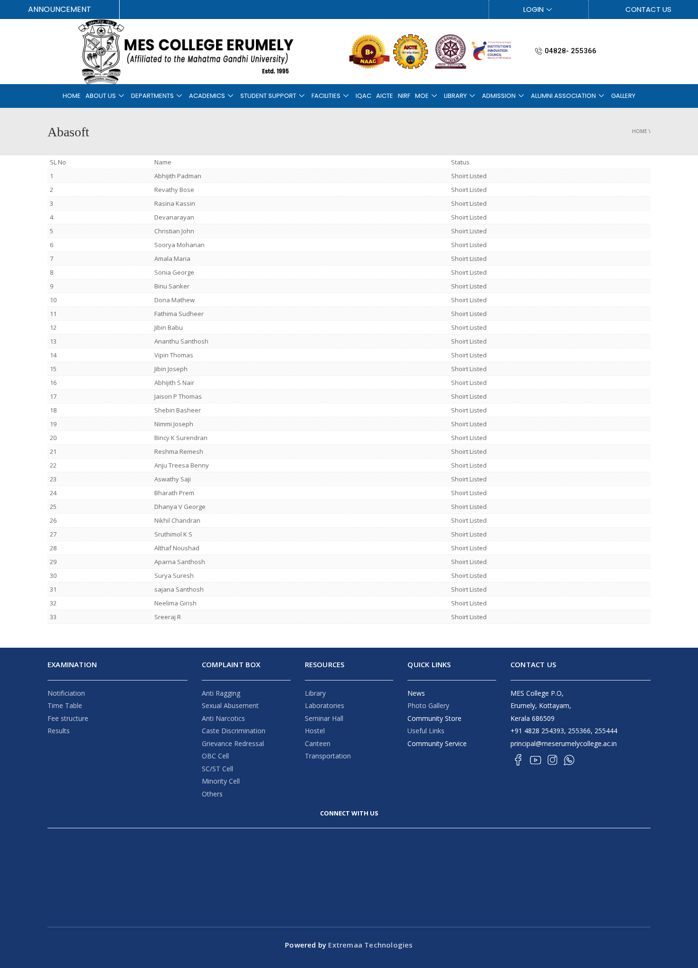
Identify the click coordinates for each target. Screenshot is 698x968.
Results (58, 730)
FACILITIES (325, 95)
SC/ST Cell (217, 768)
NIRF (404, 95)
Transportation (328, 755)
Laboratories (324, 705)
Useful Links (425, 730)
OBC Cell (215, 755)
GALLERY (623, 95)
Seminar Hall (324, 718)
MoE (422, 95)
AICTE (384, 95)
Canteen (317, 743)
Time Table (64, 705)
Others (212, 793)
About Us (100, 95)
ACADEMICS (207, 95)
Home (639, 131)
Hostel (315, 730)
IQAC (363, 95)
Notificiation (66, 693)
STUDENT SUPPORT (268, 95)
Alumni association (563, 95)
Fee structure (67, 718)
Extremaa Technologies (369, 944)
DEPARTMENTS (152, 95)
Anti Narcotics (223, 718)
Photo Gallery (428, 705)
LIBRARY (455, 95)
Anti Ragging (221, 693)
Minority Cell (221, 781)
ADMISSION (499, 95)
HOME (72, 95)
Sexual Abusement (230, 705)
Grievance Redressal (233, 743)
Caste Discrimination (233, 730)
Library (315, 693)
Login (533, 9)
